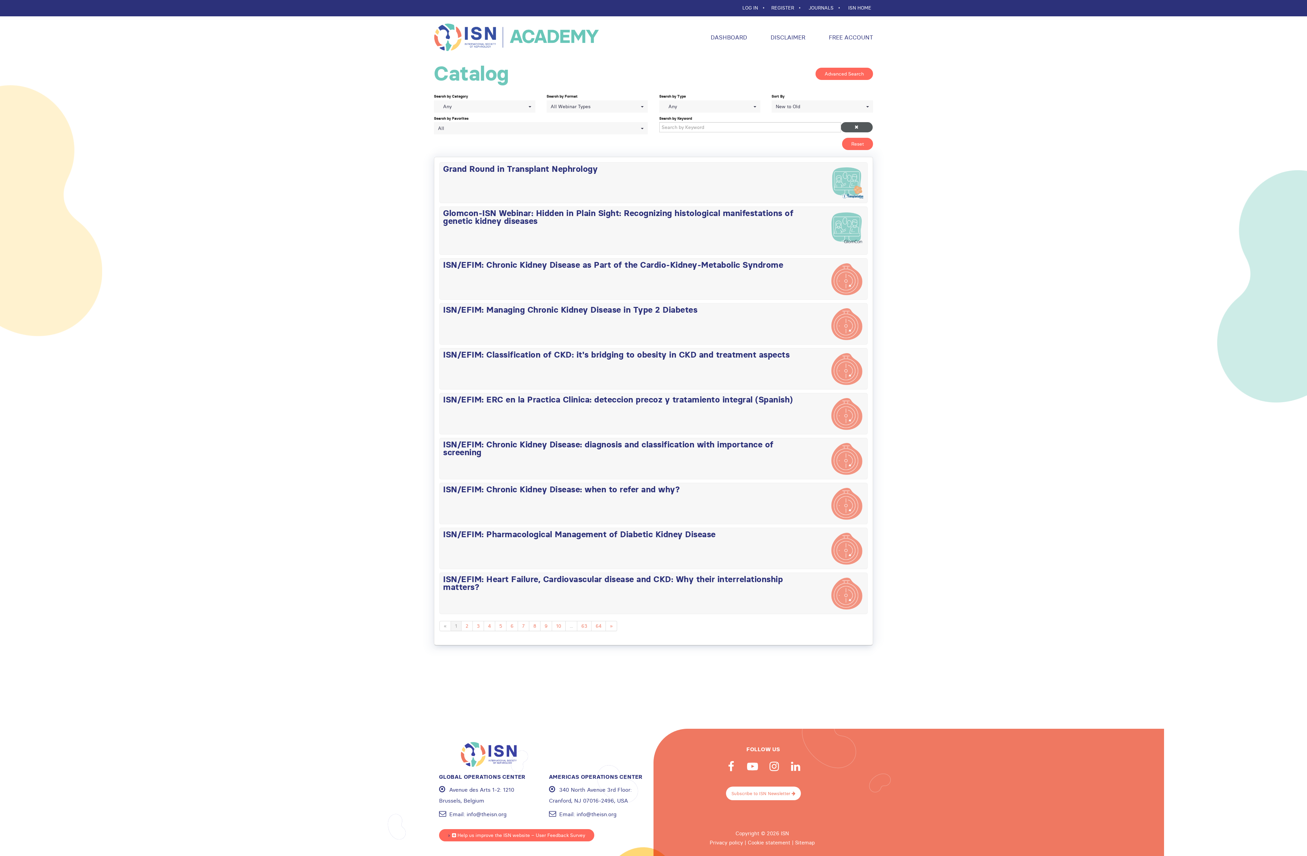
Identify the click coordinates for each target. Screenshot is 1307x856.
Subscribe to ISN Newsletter (761, 793)
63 (584, 626)
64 (598, 626)
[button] (857, 127)
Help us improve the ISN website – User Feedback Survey (520, 835)
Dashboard (728, 37)
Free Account (850, 37)
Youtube (752, 766)
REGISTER (783, 8)
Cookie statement (769, 843)
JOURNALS (822, 8)
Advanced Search (844, 74)
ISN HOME (859, 8)
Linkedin (795, 766)
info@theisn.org (486, 814)
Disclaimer (787, 37)
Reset (857, 144)
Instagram (774, 766)
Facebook (731, 766)
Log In (750, 8)
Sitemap (805, 843)
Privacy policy (726, 843)
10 (558, 626)
